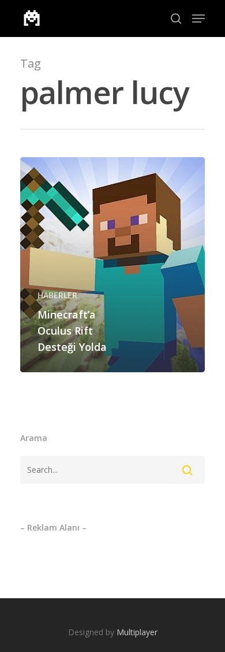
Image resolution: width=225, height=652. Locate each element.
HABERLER (57, 295)
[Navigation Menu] (198, 18)
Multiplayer (137, 632)
